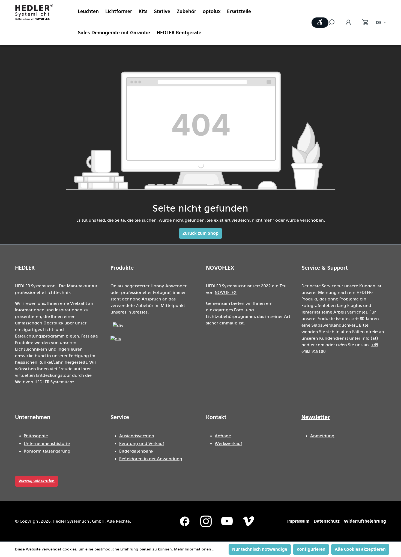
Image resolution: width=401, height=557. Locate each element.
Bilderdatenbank (136, 451)
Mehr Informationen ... (195, 549)
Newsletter (315, 417)
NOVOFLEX (226, 292)
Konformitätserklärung (47, 451)
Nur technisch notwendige (259, 549)
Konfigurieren (311, 549)
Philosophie (36, 435)
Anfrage (223, 435)
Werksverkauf (228, 443)
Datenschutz (327, 521)
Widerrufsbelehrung (365, 521)
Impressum (298, 521)
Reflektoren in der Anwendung (150, 458)
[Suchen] (334, 22)
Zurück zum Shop (200, 233)
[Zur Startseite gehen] (34, 12)
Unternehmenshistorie (47, 443)
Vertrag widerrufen (37, 481)
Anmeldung (322, 435)
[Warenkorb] (362, 22)
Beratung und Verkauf (141, 443)
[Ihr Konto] (348, 22)
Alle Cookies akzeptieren (360, 549)
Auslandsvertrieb (136, 435)
